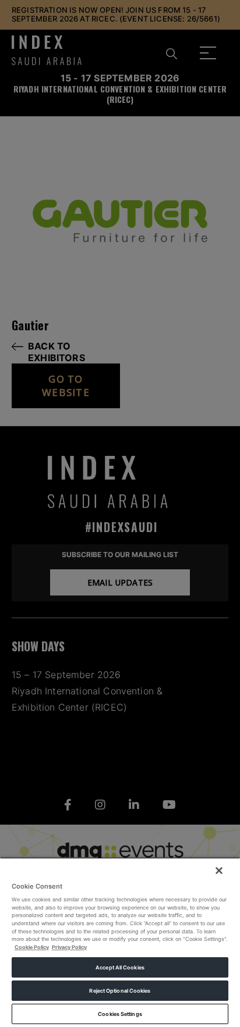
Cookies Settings (120, 1014)
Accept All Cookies (120, 967)
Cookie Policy (32, 947)
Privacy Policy (69, 947)
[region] (120, 942)
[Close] (219, 870)
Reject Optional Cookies (119, 990)
